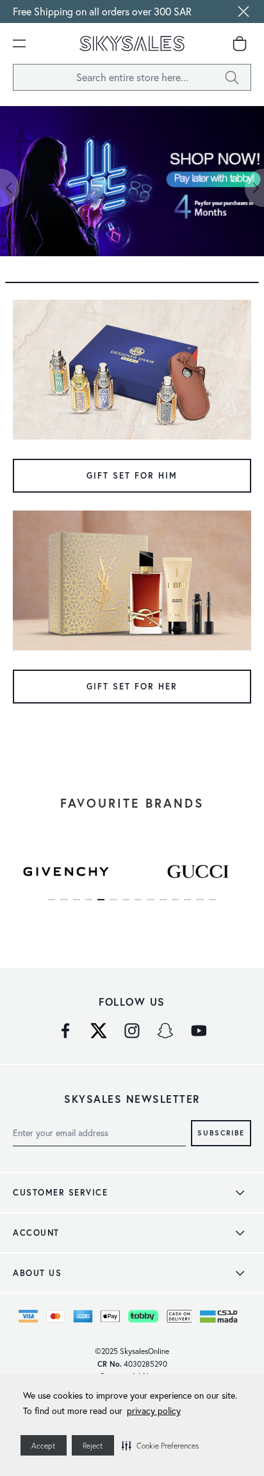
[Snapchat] (165, 1030)
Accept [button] (43, 1445)
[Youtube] (198, 1030)
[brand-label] (66, 871)
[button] (160, 1445)
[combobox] (132, 77)
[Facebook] (65, 1030)
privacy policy (154, 1411)
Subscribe (221, 1132)
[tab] (132, 282)
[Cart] (239, 43)
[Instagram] (132, 1030)
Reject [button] (93, 1445)
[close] (243, 11)
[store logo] (132, 43)
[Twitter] (98, 1030)
